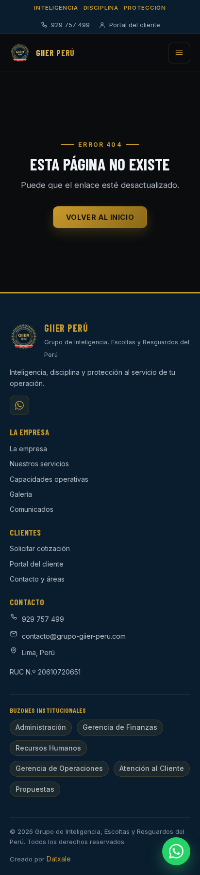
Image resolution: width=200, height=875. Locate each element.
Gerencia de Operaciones (59, 768)
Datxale (59, 859)
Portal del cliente (134, 25)
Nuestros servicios (39, 464)
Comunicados (31, 509)
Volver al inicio (100, 217)
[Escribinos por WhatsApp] (176, 851)
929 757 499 (70, 25)
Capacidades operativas (49, 479)
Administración (41, 727)
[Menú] (179, 53)
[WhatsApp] (19, 405)
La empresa (28, 449)
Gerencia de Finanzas (120, 727)
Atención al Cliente (151, 768)
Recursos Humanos (48, 748)
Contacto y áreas (37, 579)
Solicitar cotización (40, 548)
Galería (21, 494)
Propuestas (35, 789)
